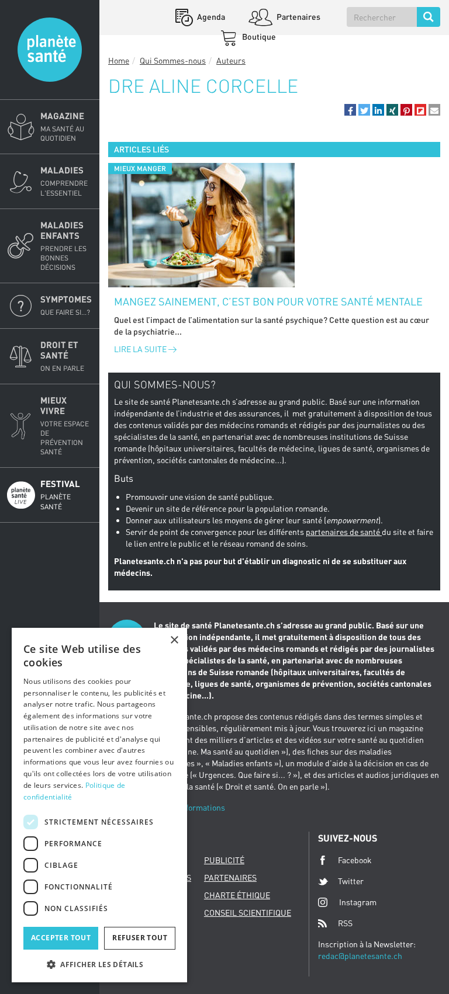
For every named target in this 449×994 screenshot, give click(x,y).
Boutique (258, 36)
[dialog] (99, 805)
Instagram (358, 902)
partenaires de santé (344, 532)
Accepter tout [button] (61, 938)
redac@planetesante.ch (360, 956)
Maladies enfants (63, 246)
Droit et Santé (62, 356)
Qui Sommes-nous (173, 60)
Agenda (210, 17)
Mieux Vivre (64, 426)
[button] (350, 110)
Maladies (64, 181)
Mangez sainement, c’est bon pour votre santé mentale (268, 301)
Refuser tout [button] (139, 938)
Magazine (62, 126)
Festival (60, 494)
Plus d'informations (189, 807)
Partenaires (297, 17)
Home (118, 60)
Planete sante (50, 50)
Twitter (351, 881)
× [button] (174, 640)
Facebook (355, 860)
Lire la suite (141, 349)
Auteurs (231, 60)
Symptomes (66, 305)
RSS (345, 923)
